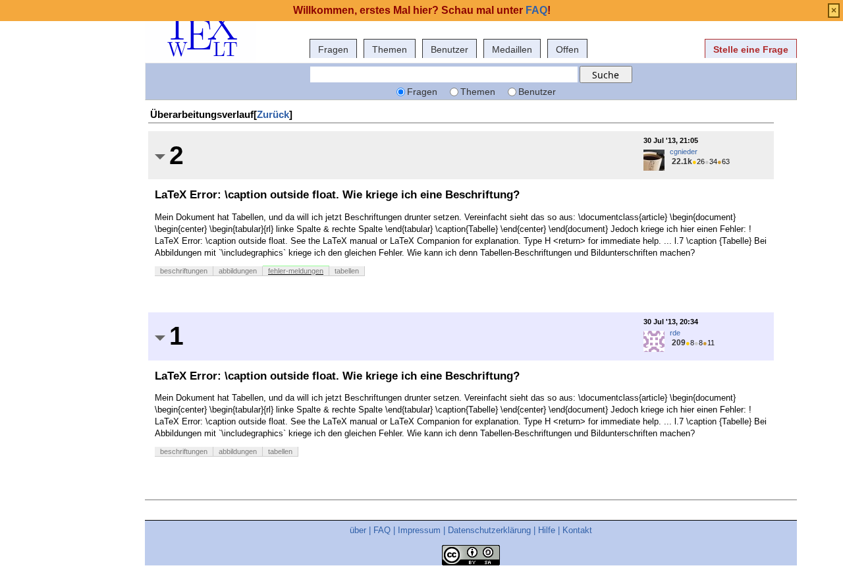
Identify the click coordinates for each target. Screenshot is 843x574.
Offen (567, 49)
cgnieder (683, 152)
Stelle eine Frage (750, 49)
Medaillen (512, 49)
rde (675, 333)
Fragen (333, 49)
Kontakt (577, 530)
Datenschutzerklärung (489, 530)
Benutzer (449, 49)
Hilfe (546, 530)
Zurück (273, 114)
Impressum (419, 530)
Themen (389, 49)
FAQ (382, 530)
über (358, 530)
